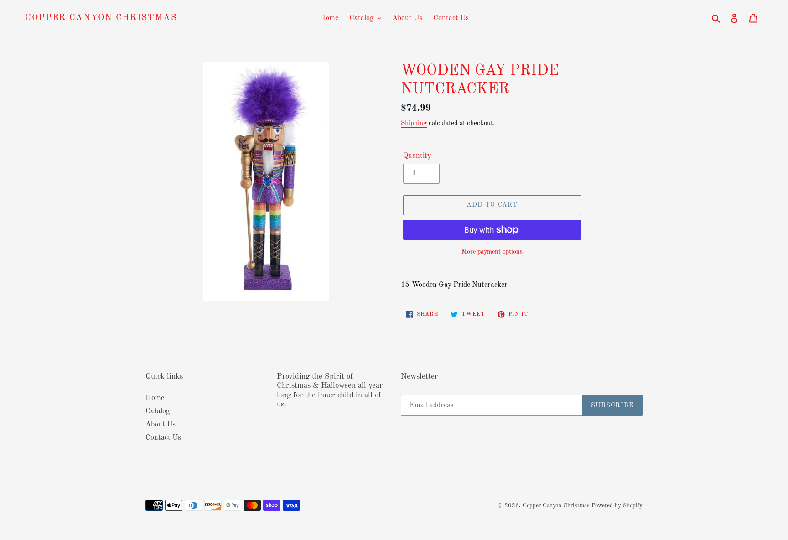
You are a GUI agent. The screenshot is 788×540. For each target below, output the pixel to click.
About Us (160, 424)
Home (154, 398)
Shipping (414, 123)
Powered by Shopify (617, 506)
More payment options (492, 252)
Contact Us (163, 437)
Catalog (157, 411)
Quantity (417, 156)
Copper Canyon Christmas (101, 18)
